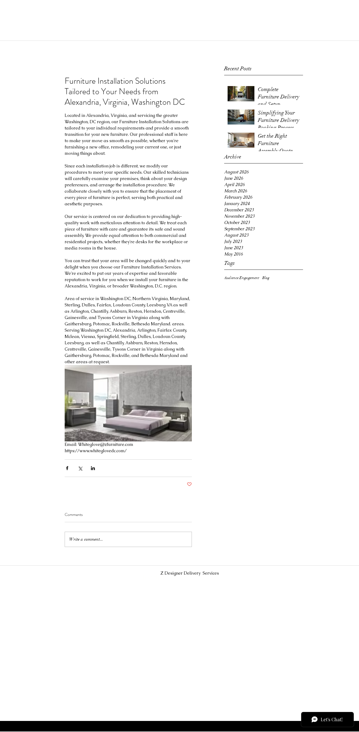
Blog (265, 278)
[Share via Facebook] (67, 468)
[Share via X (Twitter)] (80, 468)
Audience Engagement (241, 278)
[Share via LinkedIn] (92, 468)
